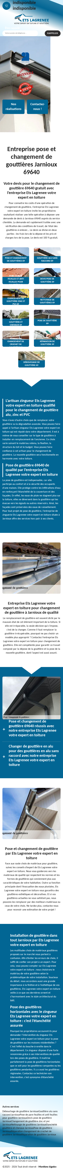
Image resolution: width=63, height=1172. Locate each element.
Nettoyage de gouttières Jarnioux (28, 1125)
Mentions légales (47, 1167)
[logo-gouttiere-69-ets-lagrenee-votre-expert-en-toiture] (31, 19)
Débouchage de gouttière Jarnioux (20, 1111)
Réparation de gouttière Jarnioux (38, 1134)
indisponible (24, 3)
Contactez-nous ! (37, 107)
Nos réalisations (13, 107)
